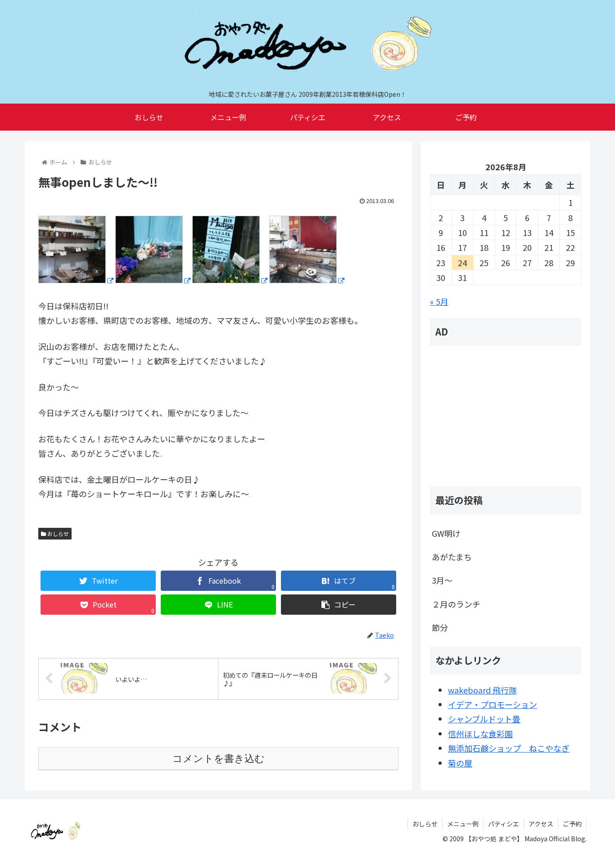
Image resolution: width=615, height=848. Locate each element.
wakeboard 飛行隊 (482, 690)
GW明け (446, 533)
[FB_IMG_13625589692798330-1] (75, 280)
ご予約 (572, 823)
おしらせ (57, 533)
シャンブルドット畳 (484, 719)
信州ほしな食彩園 (480, 733)
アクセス (541, 823)
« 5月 (439, 301)
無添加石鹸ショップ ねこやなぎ (509, 748)
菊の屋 (460, 763)
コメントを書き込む (218, 758)
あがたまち (452, 556)
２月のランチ (456, 604)
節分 (440, 627)
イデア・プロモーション (492, 704)
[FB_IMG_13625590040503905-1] (229, 280)
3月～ (442, 580)
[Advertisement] (505, 416)
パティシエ (503, 823)
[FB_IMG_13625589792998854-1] (306, 280)
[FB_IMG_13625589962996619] (152, 280)
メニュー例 (463, 823)
